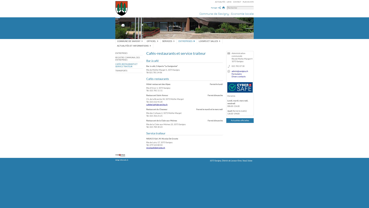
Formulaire (237, 74)
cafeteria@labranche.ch (156, 104)
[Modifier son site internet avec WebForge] (120, 155)
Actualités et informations (133, 46)
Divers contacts (239, 76)
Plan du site (248, 2)
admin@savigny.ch (240, 71)
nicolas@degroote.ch (155, 147)
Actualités (220, 2)
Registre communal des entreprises (127, 58)
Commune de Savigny (128, 41)
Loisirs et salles (208, 41)
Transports (121, 70)
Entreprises (185, 41)
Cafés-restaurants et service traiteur (126, 65)
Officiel (151, 41)
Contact (237, 2)
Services (167, 41)
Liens (229, 2)
